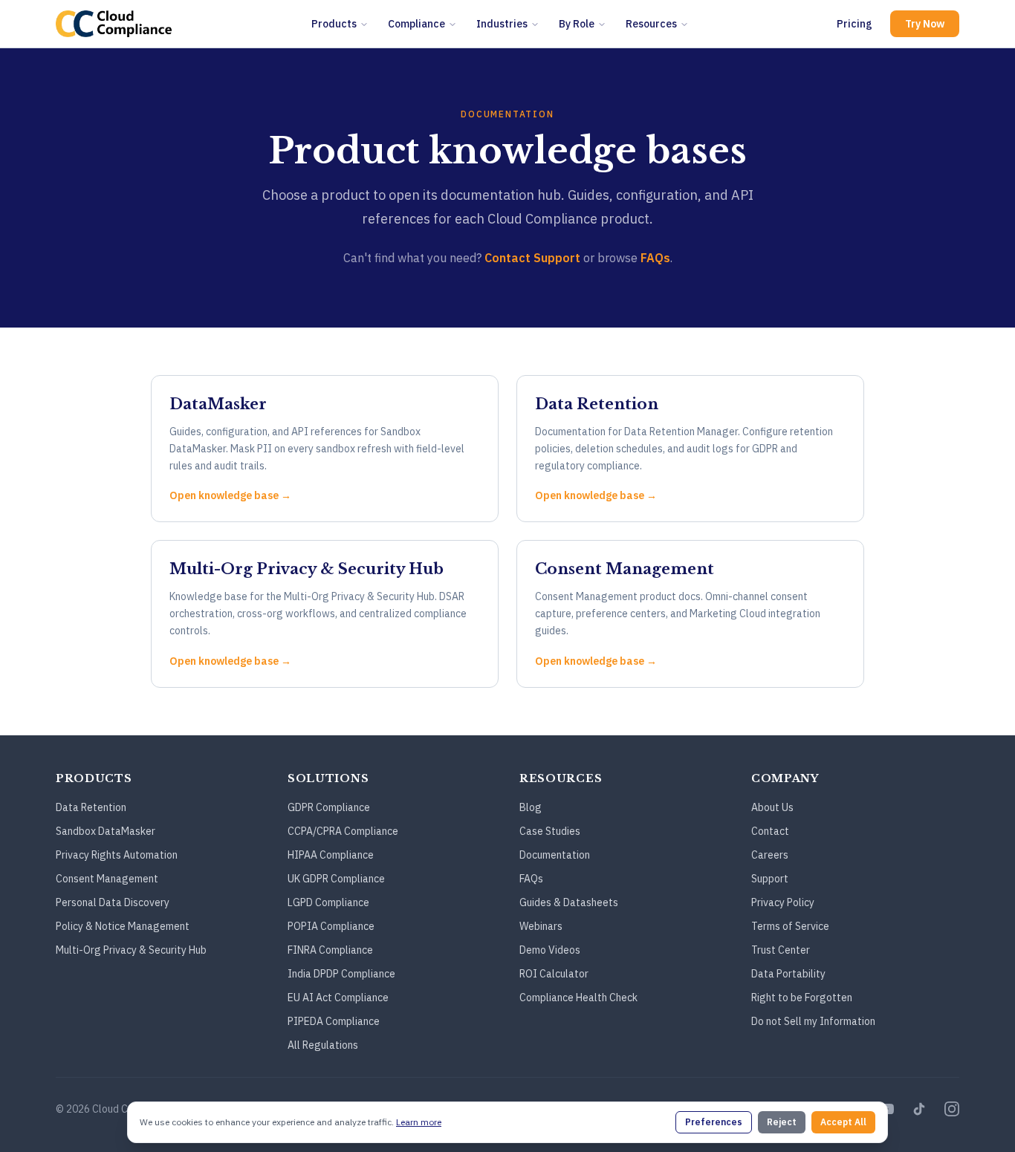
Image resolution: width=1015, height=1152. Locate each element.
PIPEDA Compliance (334, 1021)
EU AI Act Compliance (338, 997)
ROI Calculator (553, 973)
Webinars (540, 926)
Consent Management (107, 878)
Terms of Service (790, 926)
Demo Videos (549, 950)
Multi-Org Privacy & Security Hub (131, 950)
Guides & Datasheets (568, 902)
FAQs (655, 257)
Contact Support (532, 257)
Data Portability (788, 973)
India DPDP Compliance (341, 973)
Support (769, 878)
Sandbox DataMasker (105, 831)
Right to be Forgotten (801, 997)
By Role (576, 23)
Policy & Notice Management (122, 926)
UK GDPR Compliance (336, 878)
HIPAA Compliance (331, 855)
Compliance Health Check (578, 997)
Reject (782, 1121)
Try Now (924, 23)
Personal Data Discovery (112, 902)
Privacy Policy (782, 902)
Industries (502, 23)
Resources (651, 23)
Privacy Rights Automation (117, 855)
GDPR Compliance (329, 807)
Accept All (843, 1121)
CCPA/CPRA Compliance (343, 831)
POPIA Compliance (331, 926)
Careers (769, 855)
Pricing (854, 23)
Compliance (416, 23)
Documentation (554, 855)
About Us (772, 807)
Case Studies (549, 831)
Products (334, 23)
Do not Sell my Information (813, 1021)
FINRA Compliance (330, 950)
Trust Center (780, 950)
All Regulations (323, 1045)
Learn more (418, 1121)
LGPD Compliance (328, 902)
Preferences (713, 1121)
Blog (530, 807)
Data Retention (91, 807)
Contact (770, 831)
